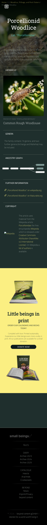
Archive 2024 (26, 459)
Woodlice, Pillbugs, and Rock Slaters (25, 2)
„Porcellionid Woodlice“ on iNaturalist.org (24, 195)
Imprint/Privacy (26, 494)
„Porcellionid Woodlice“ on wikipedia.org (24, 190)
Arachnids (26, 476)
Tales (26, 445)
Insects (26, 473)
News (26, 490)
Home (4, 2)
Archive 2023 (26, 456)
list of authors (25, 248)
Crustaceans (25, 480)
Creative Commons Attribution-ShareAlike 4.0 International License (28, 240)
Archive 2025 (26, 462)
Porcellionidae (25, 225)
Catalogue (25, 470)
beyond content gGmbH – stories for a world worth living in (24, 515)
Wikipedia (35, 228)
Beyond (26, 487)
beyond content (26, 497)
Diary (26, 452)
